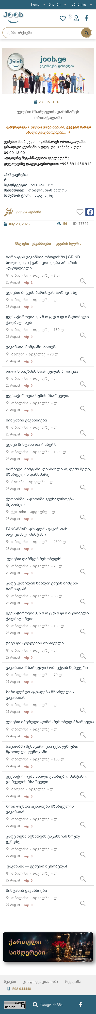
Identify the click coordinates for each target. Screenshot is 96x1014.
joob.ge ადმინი (28, 212)
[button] (89, 212)
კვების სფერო (68, 243)
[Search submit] (86, 33)
